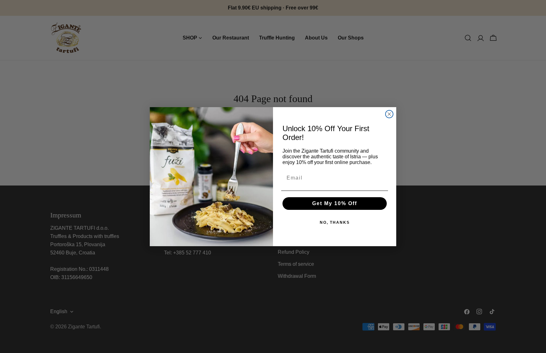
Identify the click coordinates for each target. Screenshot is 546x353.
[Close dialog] (389, 114)
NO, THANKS (335, 222)
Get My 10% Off (334, 203)
